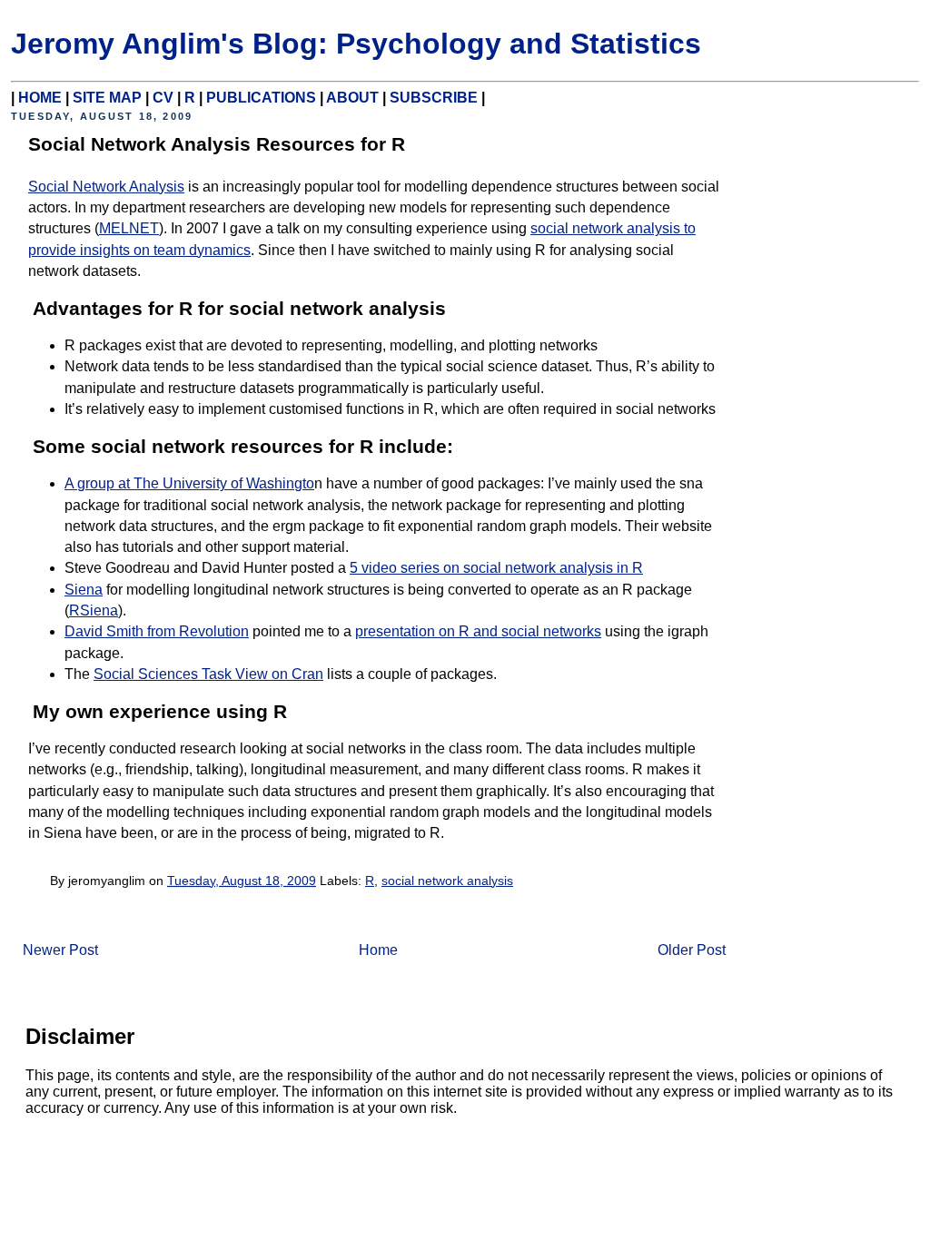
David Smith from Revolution (156, 631)
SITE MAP (107, 97)
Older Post (692, 950)
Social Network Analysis (106, 186)
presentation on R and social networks (478, 631)
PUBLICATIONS (261, 97)
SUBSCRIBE (434, 97)
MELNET (129, 228)
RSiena (93, 610)
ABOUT (352, 97)
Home (378, 950)
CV (163, 97)
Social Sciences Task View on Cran (208, 674)
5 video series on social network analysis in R (496, 568)
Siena (83, 589)
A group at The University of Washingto (189, 483)
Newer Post (60, 950)
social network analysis (447, 880)
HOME (40, 97)
